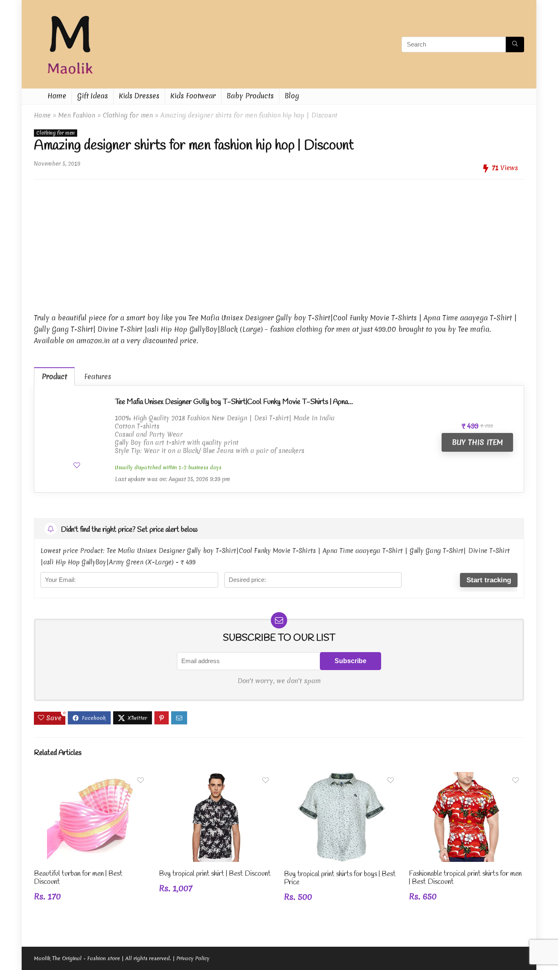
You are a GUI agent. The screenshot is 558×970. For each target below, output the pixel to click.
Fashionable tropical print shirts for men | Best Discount (465, 878)
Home (56, 95)
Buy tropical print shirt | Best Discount (215, 874)
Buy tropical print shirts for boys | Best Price (340, 878)
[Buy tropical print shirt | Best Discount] (216, 777)
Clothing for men (128, 115)
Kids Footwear (193, 95)
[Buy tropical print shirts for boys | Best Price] (341, 777)
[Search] (515, 44)
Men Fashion (76, 115)
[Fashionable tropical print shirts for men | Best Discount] (466, 777)
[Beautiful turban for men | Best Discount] (91, 777)
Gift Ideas (92, 95)
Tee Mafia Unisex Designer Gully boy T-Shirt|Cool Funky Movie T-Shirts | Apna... (234, 402)
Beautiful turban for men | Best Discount (78, 878)
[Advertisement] (279, 243)
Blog (292, 95)
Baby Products (250, 95)
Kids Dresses (139, 95)
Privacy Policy (193, 958)
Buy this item (477, 442)
